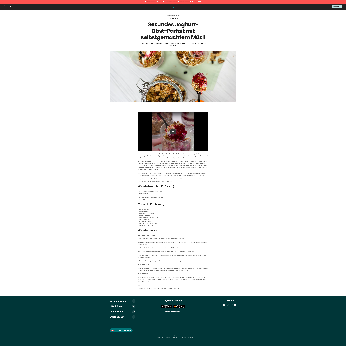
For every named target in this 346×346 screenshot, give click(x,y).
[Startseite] (173, 6)
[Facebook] (224, 305)
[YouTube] (235, 305)
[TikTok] (231, 305)
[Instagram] (228, 305)
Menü (10, 6)
